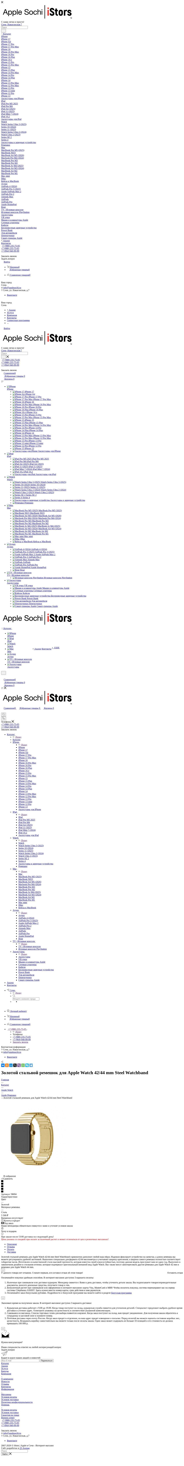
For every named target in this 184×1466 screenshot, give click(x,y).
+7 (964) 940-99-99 (10, 251)
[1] (92, 1181)
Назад (18, 737)
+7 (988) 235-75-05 (11, 246)
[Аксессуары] (14, 580)
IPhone (10, 389)
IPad (9, 456)
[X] (15, 1065)
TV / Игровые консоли (18, 575)
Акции (4, 1366)
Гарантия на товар (10, 1415)
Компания (6, 1373)
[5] (92, 1191)
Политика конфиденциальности (17, 1402)
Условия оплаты (9, 1397)
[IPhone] (11, 386)
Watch (10, 479)
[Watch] (11, 477)
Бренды (5, 1371)
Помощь (5, 1405)
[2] (92, 1184)
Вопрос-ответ (8, 1417)
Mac (9, 508)
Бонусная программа (121, 1293)
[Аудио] (11, 544)
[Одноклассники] (7, 1065)
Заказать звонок (20, 1042)
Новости (5, 1381)
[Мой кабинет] (2, 676)
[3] (92, 1186)
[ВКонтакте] (3, 1065)
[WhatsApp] (23, 1065)
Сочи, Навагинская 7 (11, 24)
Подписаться (46, 1361)
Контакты (6, 1386)
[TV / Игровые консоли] (19, 572)
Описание (12, 1244)
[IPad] (10, 453)
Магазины (6, 1394)
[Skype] (27, 1065)
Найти (4, 1454)
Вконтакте (12, 295)
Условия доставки (10, 1399)
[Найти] (3, 31)
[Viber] (19, 1065)
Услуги (4, 1368)
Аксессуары (13, 583)
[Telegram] (31, 1065)
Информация (7, 1389)
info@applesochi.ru (12, 287)
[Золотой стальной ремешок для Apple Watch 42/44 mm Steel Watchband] (33, 1168)
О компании (7, 1379)
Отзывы (11, 1247)
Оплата (10, 1249)
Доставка (11, 1252)
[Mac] (10, 505)
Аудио (10, 546)
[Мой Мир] (11, 1065)
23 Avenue (25, 1448)
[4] (92, 1189)
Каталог (17, 739)
